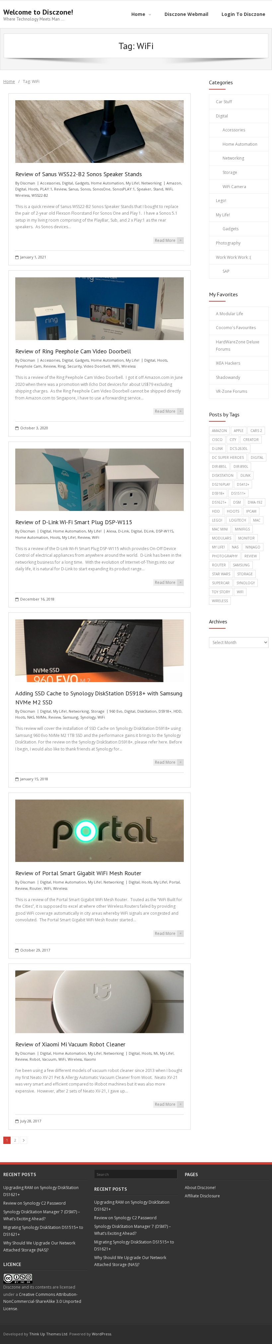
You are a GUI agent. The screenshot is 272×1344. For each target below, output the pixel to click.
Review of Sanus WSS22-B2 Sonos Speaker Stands (78, 174)
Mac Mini (220, 529)
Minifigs (242, 529)
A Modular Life (229, 314)
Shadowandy (228, 377)
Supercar (221, 583)
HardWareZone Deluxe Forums (237, 345)
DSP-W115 (164, 531)
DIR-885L (219, 466)
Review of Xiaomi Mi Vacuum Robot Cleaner (70, 1044)
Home (9, 81)
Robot (35, 1059)
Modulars (221, 538)
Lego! (221, 200)
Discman (27, 182)
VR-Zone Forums (231, 391)
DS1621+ (219, 502)
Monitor (246, 538)
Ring (61, 366)
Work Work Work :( (233, 257)
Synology (88, 717)
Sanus (73, 188)
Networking (151, 182)
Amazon (174, 182)
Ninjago (252, 547)
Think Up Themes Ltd (48, 1333)
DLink (149, 531)
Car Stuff (224, 102)
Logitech (237, 520)
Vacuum (49, 1059)
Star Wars (221, 574)
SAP (226, 271)
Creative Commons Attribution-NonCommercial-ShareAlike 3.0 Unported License (42, 1301)
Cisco (217, 439)
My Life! (132, 182)
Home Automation (107, 182)
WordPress (101, 1333)
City (233, 439)
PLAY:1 (46, 188)
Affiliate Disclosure (202, 1196)
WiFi (168, 188)
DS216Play (221, 484)
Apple (238, 430)
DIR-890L (241, 466)
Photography (228, 243)
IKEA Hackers (228, 363)
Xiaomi (90, 1059)
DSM (237, 502)
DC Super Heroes (228, 457)
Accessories (50, 182)
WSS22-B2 (40, 195)
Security (74, 366)
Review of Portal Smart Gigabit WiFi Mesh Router (78, 873)
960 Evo (115, 711)
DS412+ (243, 484)
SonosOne (101, 188)
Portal (174, 882)
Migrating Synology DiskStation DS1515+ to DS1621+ (43, 1231)
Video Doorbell (97, 366)
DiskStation (147, 711)
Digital (67, 182)
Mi (156, 1053)
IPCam (251, 511)
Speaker (144, 188)
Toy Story (221, 592)
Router (36, 888)
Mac (256, 520)
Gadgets (82, 182)
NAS (30, 717)
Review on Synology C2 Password (34, 1203)
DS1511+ (238, 493)
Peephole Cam (28, 366)
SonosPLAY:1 (123, 188)
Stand (158, 188)
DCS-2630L (238, 448)
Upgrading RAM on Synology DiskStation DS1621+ (41, 1191)
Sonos (85, 188)
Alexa (111, 531)
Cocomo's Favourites (236, 327)
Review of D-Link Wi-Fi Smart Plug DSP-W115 (73, 522)
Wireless (22, 195)
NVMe (41, 717)
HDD (177, 711)
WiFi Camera (234, 186)
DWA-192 (255, 502)
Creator (251, 439)
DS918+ (165, 711)
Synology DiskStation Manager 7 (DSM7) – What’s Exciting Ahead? (41, 1215)
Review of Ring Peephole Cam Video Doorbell (73, 351)
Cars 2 (256, 430)
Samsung (70, 717)
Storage (97, 711)
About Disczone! (200, 1187)
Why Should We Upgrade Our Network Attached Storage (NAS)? (39, 1246)
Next (23, 1140)
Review (60, 188)
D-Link (123, 531)
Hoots (33, 188)
